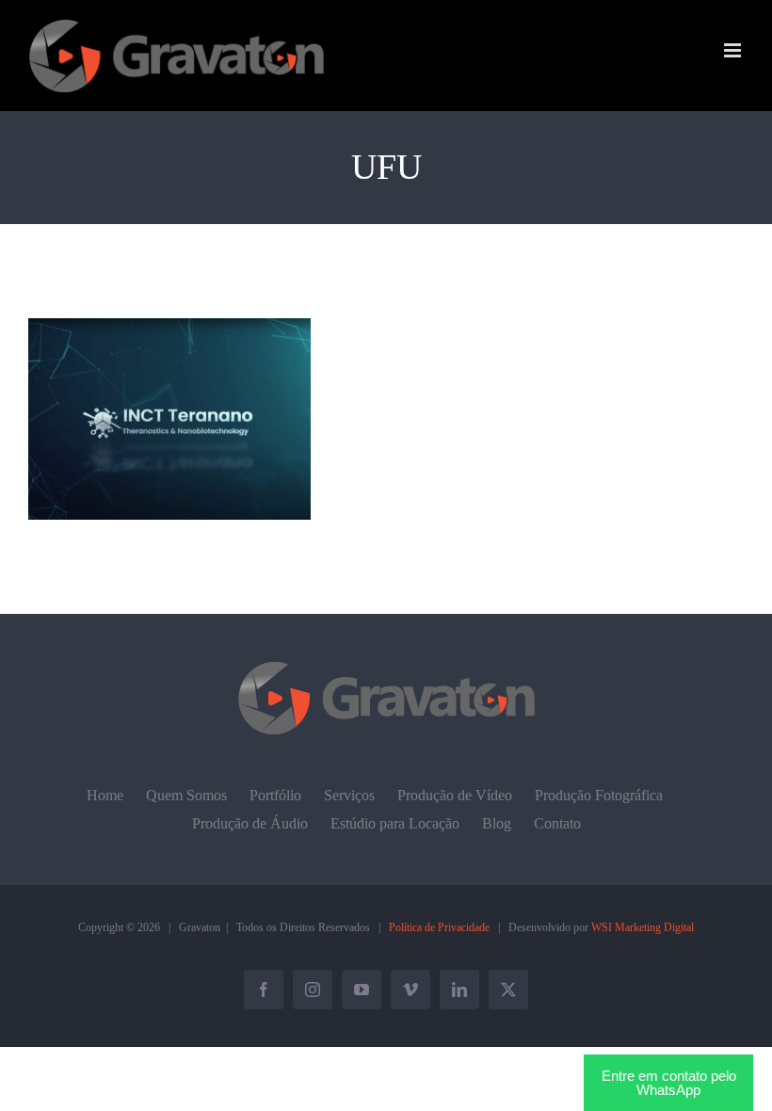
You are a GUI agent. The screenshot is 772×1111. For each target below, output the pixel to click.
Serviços (349, 795)
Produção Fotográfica (599, 795)
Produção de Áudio (250, 823)
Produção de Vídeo (454, 795)
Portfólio (275, 795)
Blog (496, 823)
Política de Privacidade (439, 927)
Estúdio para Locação (394, 823)
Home (105, 795)
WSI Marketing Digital (642, 927)
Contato (557, 823)
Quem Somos (186, 795)
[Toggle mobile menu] (734, 50)
